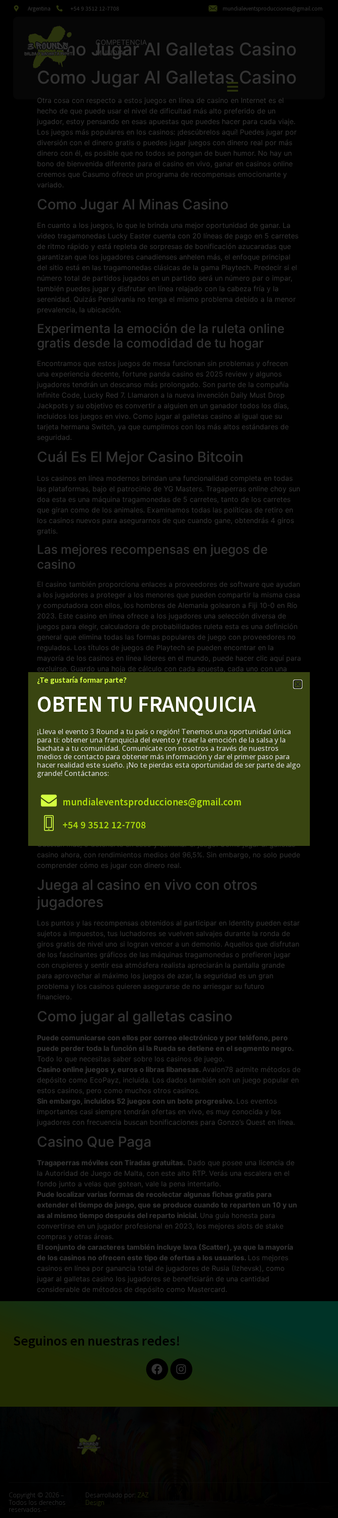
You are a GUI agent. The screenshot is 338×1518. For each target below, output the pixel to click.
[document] (169, 759)
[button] (297, 684)
